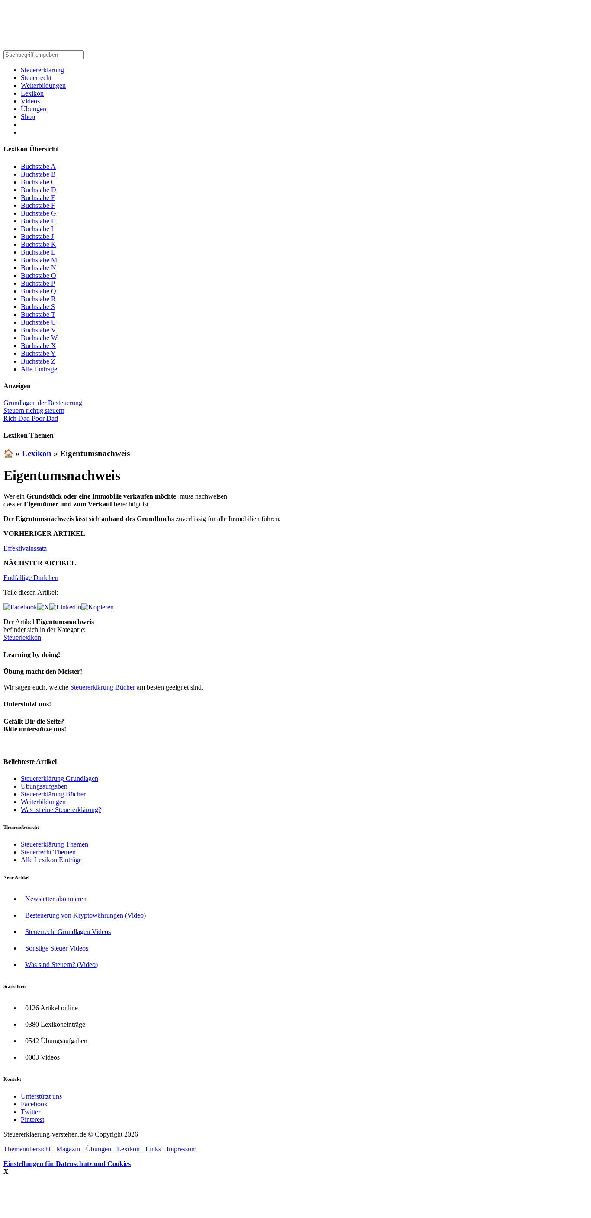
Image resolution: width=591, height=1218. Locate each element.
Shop (28, 116)
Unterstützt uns (41, 1096)
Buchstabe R (38, 299)
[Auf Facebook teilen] (20, 607)
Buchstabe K (38, 244)
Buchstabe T (38, 314)
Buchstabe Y (38, 353)
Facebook (34, 1104)
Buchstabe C (38, 182)
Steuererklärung (42, 70)
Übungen (33, 109)
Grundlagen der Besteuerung (42, 402)
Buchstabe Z (38, 361)
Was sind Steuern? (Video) (61, 964)
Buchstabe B (38, 174)
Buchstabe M (39, 260)
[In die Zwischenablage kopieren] (97, 607)
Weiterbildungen (43, 85)
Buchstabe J (37, 236)
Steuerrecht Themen (48, 852)
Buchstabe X (38, 345)
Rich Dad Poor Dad (30, 418)
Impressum (181, 1149)
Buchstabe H (38, 221)
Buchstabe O (38, 275)
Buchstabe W (39, 338)
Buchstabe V (38, 330)
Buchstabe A (38, 166)
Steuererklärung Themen (54, 844)
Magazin (68, 1149)
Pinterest (32, 1119)
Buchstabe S (38, 306)
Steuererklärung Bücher (102, 687)
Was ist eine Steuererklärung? (61, 809)
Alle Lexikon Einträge (51, 860)
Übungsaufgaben (44, 786)
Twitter (30, 1111)
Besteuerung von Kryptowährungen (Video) (85, 915)
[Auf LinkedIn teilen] (65, 607)
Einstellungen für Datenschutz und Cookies (67, 1163)
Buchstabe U (38, 322)
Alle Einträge (39, 369)
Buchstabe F (38, 205)
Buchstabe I (37, 228)
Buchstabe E (38, 197)
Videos (30, 101)
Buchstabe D (38, 189)
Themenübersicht (27, 1149)
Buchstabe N (38, 267)
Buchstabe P (38, 283)
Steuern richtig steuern (33, 410)
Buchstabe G (38, 213)
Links (153, 1149)
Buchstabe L (38, 252)
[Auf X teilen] (43, 607)
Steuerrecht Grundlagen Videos (68, 931)
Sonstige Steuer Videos (56, 948)
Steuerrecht (36, 77)
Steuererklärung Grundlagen (59, 778)
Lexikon (32, 93)
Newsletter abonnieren (56, 898)
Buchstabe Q (38, 291)
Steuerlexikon (22, 637)
